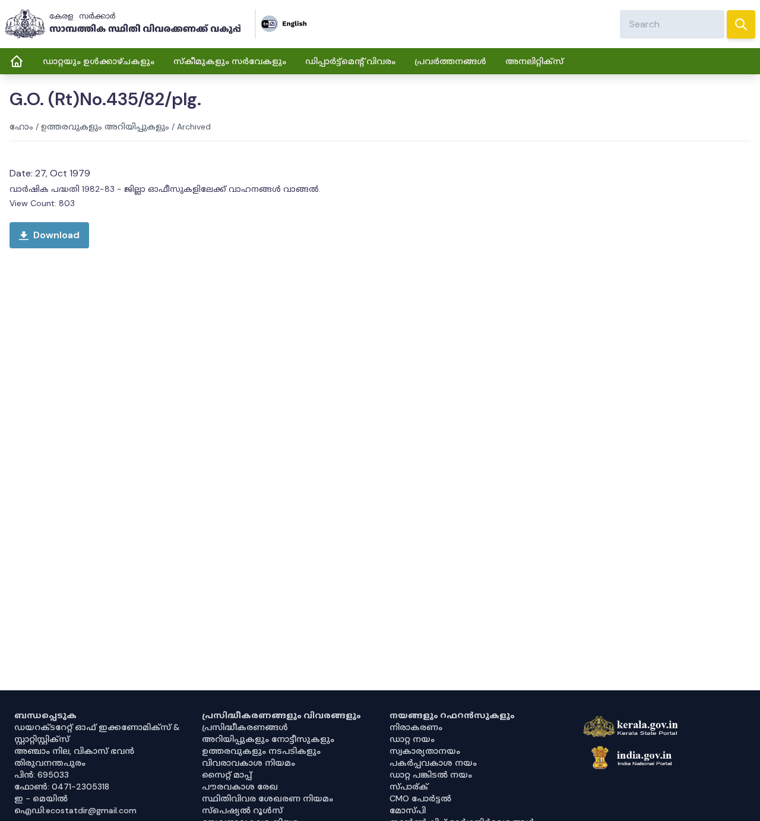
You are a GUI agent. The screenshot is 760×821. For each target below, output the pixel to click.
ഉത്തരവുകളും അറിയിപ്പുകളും (105, 126)
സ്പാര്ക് (409, 786)
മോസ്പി (408, 810)
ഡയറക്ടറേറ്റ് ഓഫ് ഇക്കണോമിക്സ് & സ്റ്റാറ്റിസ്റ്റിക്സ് (97, 733)
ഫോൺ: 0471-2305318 (61, 786)
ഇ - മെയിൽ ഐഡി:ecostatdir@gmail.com (75, 804)
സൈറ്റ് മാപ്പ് (227, 774)
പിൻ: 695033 (41, 774)
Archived (194, 126)
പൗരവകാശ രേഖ (240, 786)
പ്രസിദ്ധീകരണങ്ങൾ (245, 727)
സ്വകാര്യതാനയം (425, 751)
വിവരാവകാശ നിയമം (248, 762)
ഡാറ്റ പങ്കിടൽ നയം (431, 774)
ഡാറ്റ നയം (412, 739)
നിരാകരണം (416, 727)
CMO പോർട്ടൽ (420, 798)
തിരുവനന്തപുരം (50, 762)
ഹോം (21, 126)
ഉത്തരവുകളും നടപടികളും (261, 751)
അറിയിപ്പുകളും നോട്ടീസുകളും (268, 739)
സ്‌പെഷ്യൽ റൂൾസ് (242, 810)
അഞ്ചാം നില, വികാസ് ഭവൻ (74, 751)
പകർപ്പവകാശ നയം (433, 762)
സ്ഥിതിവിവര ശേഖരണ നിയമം (267, 798)
